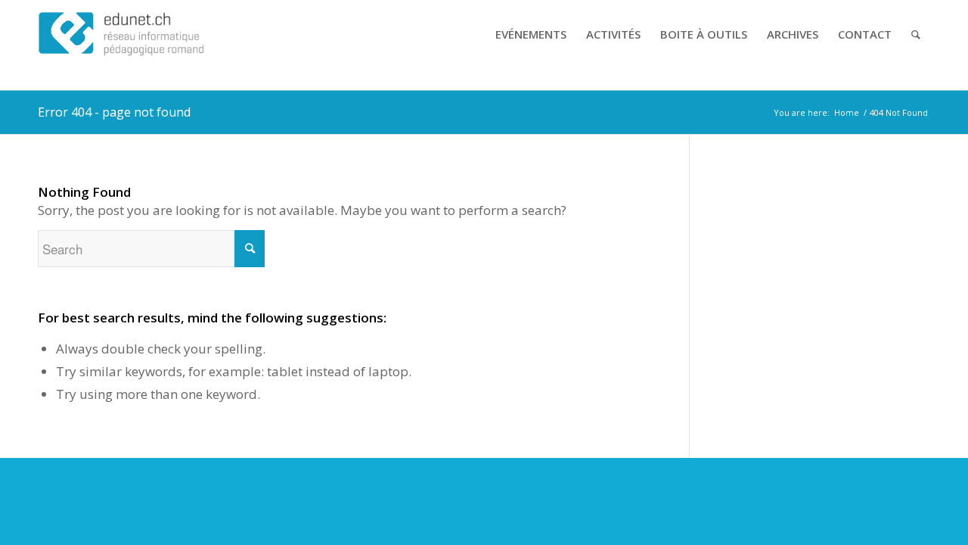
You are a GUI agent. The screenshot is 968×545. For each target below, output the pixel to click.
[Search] (915, 34)
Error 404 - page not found (114, 112)
